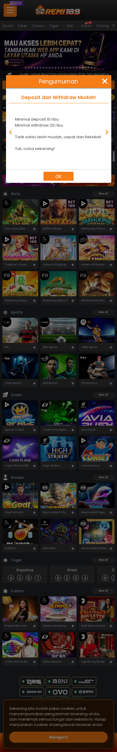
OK (59, 176)
